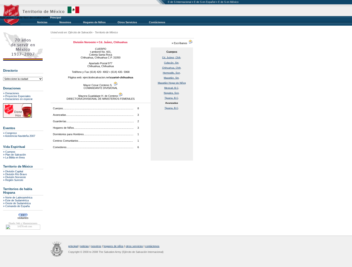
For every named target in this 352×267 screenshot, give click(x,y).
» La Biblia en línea (14, 157)
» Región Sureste (13, 180)
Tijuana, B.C (171, 98)
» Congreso (10, 133)
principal (73, 246)
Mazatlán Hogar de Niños (172, 82)
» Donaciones (11, 93)
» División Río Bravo (15, 174)
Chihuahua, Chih (171, 67)
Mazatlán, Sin (171, 77)
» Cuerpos (9, 151)
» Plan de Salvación (14, 154)
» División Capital (13, 171)
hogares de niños (113, 246)
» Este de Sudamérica (16, 200)
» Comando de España (16, 206)
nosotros (96, 246)
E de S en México (228, 1)
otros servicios (134, 246)
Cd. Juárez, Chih (171, 57)
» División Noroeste (14, 177)
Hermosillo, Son (171, 72)
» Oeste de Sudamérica (17, 203)
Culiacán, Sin (171, 62)
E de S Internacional (179, 1)
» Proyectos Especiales (17, 96)
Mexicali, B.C (171, 88)
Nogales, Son (171, 93)
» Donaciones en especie (18, 99)
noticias (84, 246)
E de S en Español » (206, 1)
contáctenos (152, 246)
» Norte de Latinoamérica (17, 197)
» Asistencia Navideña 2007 (19, 135)
